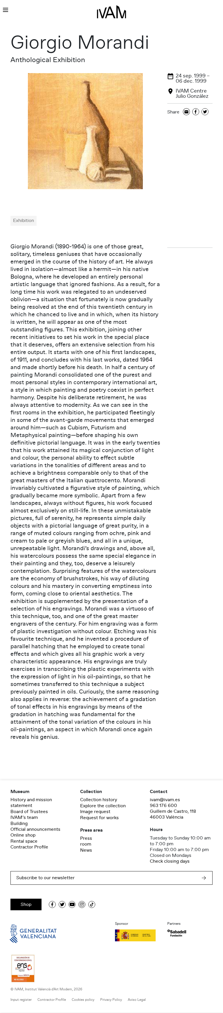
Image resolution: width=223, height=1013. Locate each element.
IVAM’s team (24, 817)
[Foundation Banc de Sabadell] (176, 933)
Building (19, 823)
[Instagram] (81, 904)
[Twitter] (205, 112)
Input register (21, 1000)
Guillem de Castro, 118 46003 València (173, 814)
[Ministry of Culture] (137, 935)
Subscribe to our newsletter (45, 878)
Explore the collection (103, 806)
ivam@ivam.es (165, 800)
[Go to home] (24, 933)
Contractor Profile (29, 847)
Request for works (99, 818)
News (86, 850)
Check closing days (170, 861)
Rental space (23, 841)
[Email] (186, 112)
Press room (86, 841)
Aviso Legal (137, 1000)
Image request (95, 812)
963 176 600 (163, 805)
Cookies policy (83, 1000)
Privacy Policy (111, 1000)
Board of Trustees (29, 812)
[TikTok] (91, 904)
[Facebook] (195, 112)
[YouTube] (72, 904)
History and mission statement (31, 802)
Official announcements (35, 829)
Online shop (22, 835)
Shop (26, 904)
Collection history (98, 800)
